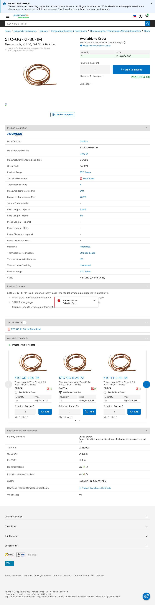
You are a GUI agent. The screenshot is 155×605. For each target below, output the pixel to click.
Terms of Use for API (84, 575)
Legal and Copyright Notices (37, 575)
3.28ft (83, 209)
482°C (83, 197)
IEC (81, 259)
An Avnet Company (14, 591)
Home (8, 31)
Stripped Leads (87, 253)
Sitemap (100, 575)
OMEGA (84, 141)
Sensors (44, 31)
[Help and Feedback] (146, 596)
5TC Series (85, 172)
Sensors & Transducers (25, 31)
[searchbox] (75, 23)
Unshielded (85, 265)
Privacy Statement (13, 575)
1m (81, 215)
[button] (8, 16)
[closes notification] (151, 3)
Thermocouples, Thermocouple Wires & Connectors (115, 31)
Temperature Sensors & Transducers (69, 31)
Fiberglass (85, 246)
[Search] (147, 23)
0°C (82, 191)
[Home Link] (27, 16)
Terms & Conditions (62, 575)
